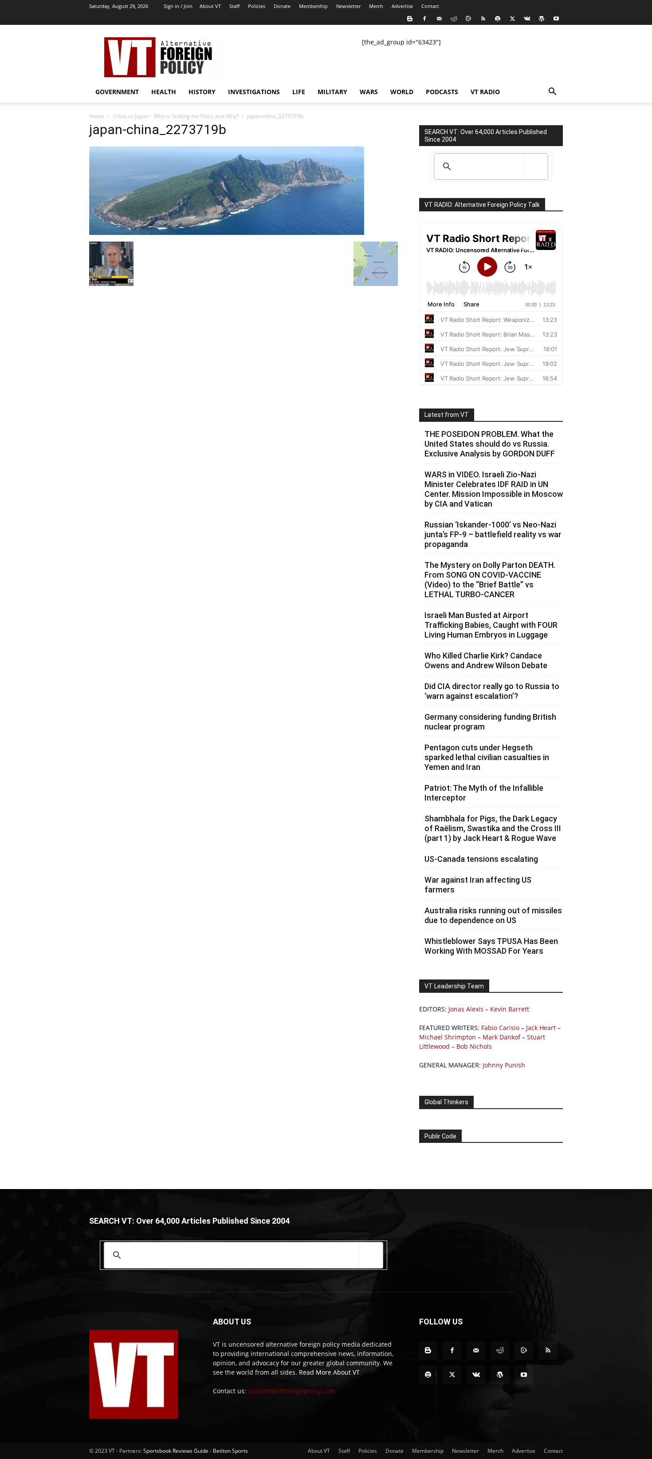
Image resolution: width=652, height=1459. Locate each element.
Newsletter (348, 6)
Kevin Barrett (509, 1009)
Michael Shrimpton (447, 1037)
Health (163, 91)
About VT (210, 6)
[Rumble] (468, 18)
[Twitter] (512, 18)
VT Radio (485, 91)
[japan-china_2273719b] (226, 232)
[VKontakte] (527, 18)
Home (96, 116)
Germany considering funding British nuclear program (490, 721)
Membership (313, 6)
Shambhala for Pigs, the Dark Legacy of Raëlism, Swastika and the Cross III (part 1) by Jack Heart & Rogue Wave (492, 828)
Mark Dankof (501, 1037)
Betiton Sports (230, 1451)
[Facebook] (424, 18)
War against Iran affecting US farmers (477, 884)
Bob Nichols (474, 1046)
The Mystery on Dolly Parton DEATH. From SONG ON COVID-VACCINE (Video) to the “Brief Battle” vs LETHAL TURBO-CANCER (489, 579)
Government (117, 91)
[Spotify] (497, 18)
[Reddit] (453, 18)
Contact (430, 6)
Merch (376, 6)
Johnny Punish (504, 1065)
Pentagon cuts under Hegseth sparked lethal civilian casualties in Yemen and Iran (486, 757)
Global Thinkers (446, 1102)
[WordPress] (541, 18)
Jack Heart (541, 1027)
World (401, 91)
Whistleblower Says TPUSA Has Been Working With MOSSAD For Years (491, 945)
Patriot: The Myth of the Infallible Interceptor (483, 792)
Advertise (402, 6)
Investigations (254, 91)
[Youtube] (556, 18)
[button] (552, 92)
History (202, 91)
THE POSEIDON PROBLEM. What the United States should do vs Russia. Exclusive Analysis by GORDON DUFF (489, 443)
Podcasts (442, 91)
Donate (282, 6)
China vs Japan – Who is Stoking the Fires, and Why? (176, 116)
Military (332, 91)
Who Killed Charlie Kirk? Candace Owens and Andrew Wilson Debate (485, 660)
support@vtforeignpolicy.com (291, 1391)
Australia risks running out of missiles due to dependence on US (493, 915)
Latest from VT (446, 414)
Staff (234, 6)
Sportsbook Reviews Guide (175, 1451)
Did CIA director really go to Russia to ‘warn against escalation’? (491, 691)
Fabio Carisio (500, 1027)
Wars (369, 91)
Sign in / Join (178, 6)
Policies (256, 6)
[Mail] (439, 18)
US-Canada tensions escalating (481, 859)
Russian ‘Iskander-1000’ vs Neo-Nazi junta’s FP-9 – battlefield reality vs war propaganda (493, 534)
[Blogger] (409, 18)
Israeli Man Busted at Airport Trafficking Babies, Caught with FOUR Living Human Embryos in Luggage (491, 625)
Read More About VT (329, 1372)
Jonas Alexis (465, 1009)
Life (298, 91)
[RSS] (483, 18)
